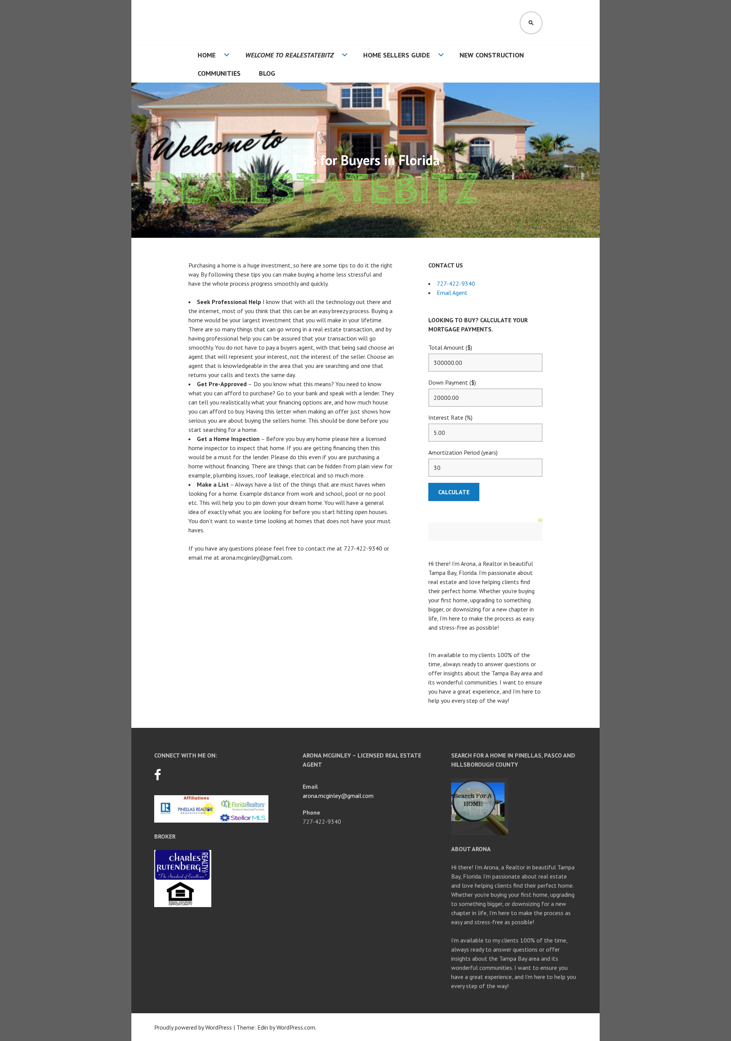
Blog (267, 73)
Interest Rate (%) (450, 417)
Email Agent (452, 292)
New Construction (492, 55)
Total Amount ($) (450, 347)
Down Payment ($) (452, 382)
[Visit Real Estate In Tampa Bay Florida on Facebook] (157, 777)
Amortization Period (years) (463, 452)
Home (206, 55)
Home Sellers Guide (396, 55)
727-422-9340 (456, 283)
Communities (219, 73)
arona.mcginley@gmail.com (338, 795)
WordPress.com (295, 1027)
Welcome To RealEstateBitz (289, 55)
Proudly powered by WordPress (193, 1027)
